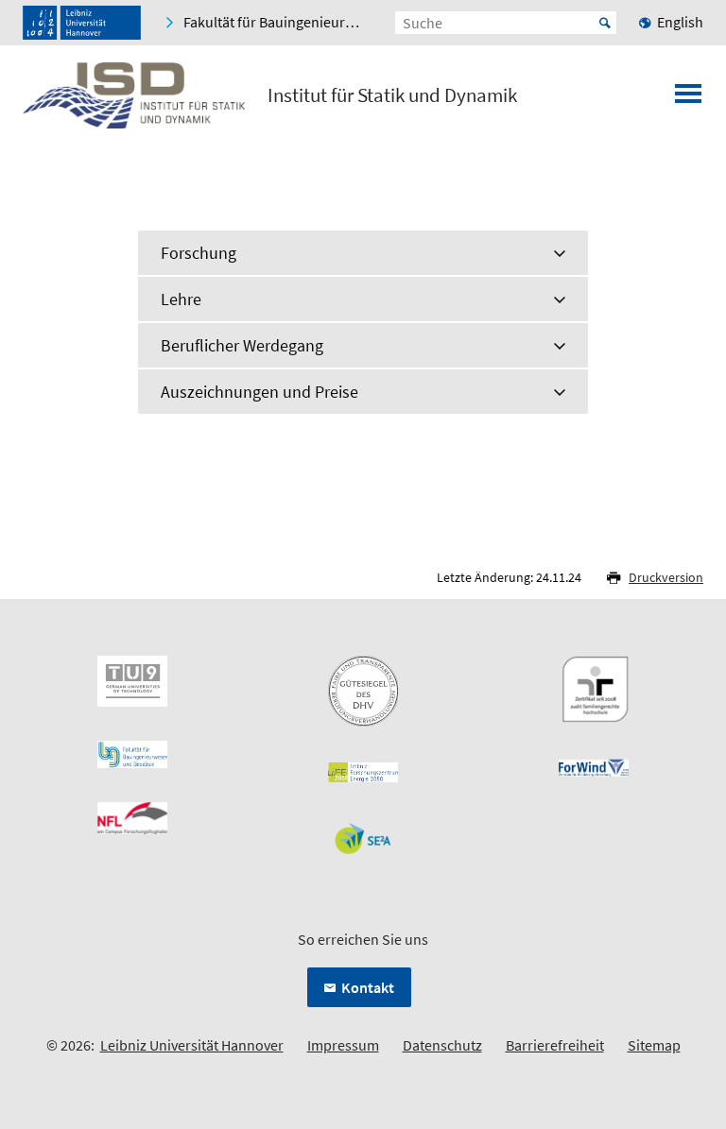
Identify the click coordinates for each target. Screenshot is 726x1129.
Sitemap (654, 1044)
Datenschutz (442, 1044)
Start (605, 22)
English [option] (680, 21)
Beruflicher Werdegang (242, 345)
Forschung (198, 253)
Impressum (343, 1044)
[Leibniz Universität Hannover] (82, 23)
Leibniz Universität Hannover (192, 1044)
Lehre (181, 299)
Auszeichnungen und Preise (259, 391)
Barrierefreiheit (555, 1044)
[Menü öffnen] (688, 99)
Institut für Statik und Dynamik (392, 95)
